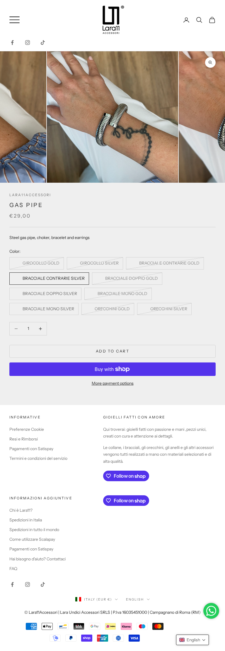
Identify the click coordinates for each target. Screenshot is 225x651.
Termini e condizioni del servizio (38, 458)
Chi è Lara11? (21, 510)
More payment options (113, 383)
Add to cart (112, 351)
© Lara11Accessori (40, 612)
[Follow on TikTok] (43, 42)
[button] (192, 640)
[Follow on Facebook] (12, 42)
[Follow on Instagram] (27, 42)
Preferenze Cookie (26, 429)
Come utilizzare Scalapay (32, 539)
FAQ (13, 568)
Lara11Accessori (30, 195)
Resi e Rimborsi (23, 439)
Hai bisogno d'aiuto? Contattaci (37, 559)
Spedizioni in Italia (25, 520)
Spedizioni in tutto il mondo (34, 529)
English (135, 599)
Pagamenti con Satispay (31, 448)
